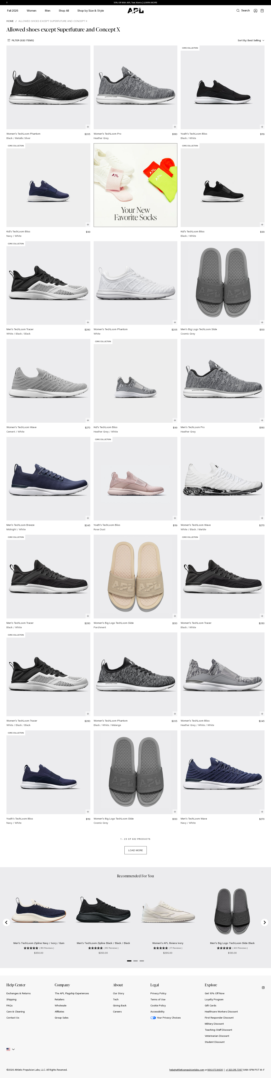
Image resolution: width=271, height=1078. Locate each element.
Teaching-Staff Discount (218, 1029)
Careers (117, 1011)
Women (31, 12)
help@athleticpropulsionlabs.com (186, 1069)
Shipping (11, 999)
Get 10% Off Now (215, 993)
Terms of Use (157, 999)
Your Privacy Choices (169, 1017)
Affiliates (59, 1011)
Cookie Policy (158, 1005)
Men (47, 12)
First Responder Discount (219, 1017)
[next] (265, 3)
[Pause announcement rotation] (7, 2)
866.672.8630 (215, 1069)
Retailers (59, 999)
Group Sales (61, 1017)
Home (10, 21)
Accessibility (157, 1011)
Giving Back (119, 1005)
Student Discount (215, 1042)
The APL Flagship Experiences (72, 993)
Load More (135, 850)
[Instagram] (263, 987)
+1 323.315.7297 (234, 1069)
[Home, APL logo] (135, 11)
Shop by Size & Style (90, 12)
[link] (48, 92)
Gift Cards (210, 1005)
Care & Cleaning (15, 1011)
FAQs (9, 1005)
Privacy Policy (158, 993)
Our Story (118, 993)
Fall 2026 (12, 10)
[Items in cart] (262, 11)
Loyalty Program (214, 999)
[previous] (256, 3)
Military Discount (214, 1023)
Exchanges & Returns (18, 993)
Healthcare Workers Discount (221, 1011)
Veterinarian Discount (217, 1035)
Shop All (64, 10)
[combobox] (251, 40)
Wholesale (60, 1005)
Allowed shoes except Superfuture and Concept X (52, 21)
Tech (116, 999)
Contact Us (12, 1017)
